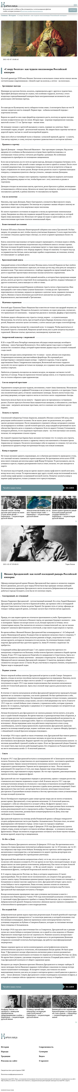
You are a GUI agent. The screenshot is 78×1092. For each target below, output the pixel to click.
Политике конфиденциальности (32, 11)
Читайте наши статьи (38, 488)
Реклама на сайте (9, 1061)
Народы (4, 1051)
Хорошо (72, 10)
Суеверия (43, 1051)
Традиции (5, 1056)
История (5, 1047)
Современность (46, 1047)
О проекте (44, 1061)
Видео (42, 1056)
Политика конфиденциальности (12, 1074)
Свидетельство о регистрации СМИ (13, 1070)
